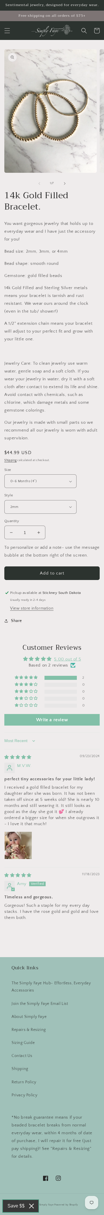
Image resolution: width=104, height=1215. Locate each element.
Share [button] (16, 620)
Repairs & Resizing (29, 1029)
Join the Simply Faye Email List (40, 1003)
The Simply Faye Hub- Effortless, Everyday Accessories (51, 987)
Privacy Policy (24, 1095)
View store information (31, 608)
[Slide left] (39, 183)
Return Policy (24, 1082)
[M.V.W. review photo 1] (18, 845)
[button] (7, 30)
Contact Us (22, 1056)
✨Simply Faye (44, 1204)
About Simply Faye (29, 1016)
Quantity (11, 521)
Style (8, 495)
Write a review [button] (52, 719)
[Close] (31, 1206)
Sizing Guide (23, 1042)
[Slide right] (64, 183)
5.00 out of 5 (67, 659)
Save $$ (16, 1205)
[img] (17, 757)
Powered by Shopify (66, 1204)
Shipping (10, 460)
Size (7, 470)
